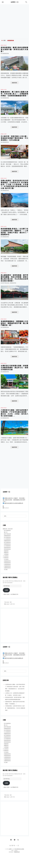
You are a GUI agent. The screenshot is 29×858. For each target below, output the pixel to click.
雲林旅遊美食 (7, 549)
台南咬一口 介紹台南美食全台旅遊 (16, 849)
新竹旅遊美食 (7, 542)
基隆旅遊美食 (7, 535)
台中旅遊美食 (7, 545)
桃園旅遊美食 (7, 540)
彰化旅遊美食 (7, 530)
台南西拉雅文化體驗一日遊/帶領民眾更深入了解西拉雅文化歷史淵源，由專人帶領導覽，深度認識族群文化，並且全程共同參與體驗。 (15, 687)
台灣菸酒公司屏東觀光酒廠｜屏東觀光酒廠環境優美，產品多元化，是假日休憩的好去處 (14, 367)
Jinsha (15, 850)
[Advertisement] (14, 21)
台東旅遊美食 (7, 564)
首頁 (4, 40)
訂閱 (6, 590)
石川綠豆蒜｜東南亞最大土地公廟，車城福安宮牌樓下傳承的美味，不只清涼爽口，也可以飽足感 (14, 138)
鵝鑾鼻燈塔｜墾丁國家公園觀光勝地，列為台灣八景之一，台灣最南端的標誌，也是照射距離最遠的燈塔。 (14, 94)
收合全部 (10, 528)
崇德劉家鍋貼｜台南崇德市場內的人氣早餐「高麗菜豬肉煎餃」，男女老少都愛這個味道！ (15, 708)
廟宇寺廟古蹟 (5, 283)
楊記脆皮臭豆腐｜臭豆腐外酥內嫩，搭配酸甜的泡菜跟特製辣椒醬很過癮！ (15, 698)
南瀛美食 (6, 557)
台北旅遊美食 (7, 539)
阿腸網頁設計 (17, 852)
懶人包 (5, 532)
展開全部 (5, 528)
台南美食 (6, 556)
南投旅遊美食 (7, 547)
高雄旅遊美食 (7, 561)
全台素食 (6, 559)
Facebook (6, 507)
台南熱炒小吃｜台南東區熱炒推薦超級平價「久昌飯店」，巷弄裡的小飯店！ (15, 694)
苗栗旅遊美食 (7, 544)
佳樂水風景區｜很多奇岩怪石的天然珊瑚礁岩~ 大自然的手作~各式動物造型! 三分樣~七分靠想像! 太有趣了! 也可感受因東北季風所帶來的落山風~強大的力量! (14, 184)
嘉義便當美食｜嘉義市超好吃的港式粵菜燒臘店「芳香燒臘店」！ (15, 702)
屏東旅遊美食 (5, 53)
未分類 (5, 569)
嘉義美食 (6, 552)
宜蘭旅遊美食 (7, 567)
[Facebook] (3, 506)
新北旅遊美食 (7, 537)
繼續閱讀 (14, 82)
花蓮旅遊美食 (7, 566)
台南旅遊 (6, 554)
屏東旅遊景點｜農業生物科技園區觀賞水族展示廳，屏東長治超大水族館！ (14, 49)
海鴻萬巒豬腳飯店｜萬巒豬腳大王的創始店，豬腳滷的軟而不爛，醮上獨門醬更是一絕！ (14, 323)
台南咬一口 (14, 2)
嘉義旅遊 (6, 550)
